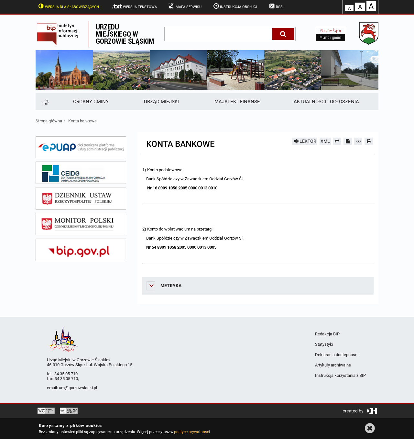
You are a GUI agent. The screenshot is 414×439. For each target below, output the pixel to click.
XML (325, 141)
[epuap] (81, 147)
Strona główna (49, 120)
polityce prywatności (192, 432)
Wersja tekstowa (140, 7)
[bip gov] (81, 250)
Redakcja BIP (327, 334)
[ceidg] (81, 173)
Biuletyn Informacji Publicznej (62, 34)
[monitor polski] (81, 224)
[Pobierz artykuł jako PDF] (347, 141)
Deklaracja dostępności (336, 354)
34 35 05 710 (66, 373)
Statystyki (324, 344)
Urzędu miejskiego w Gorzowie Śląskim (125, 34)
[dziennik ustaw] (81, 198)
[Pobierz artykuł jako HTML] (358, 141)
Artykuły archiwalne (333, 365)
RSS (279, 7)
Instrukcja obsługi (238, 7)
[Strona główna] (45, 101)
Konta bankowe (82, 120)
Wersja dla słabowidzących (72, 7)
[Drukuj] (369, 141)
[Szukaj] (283, 34)
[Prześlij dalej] (337, 141)
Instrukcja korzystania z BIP (340, 375)
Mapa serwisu (189, 7)
